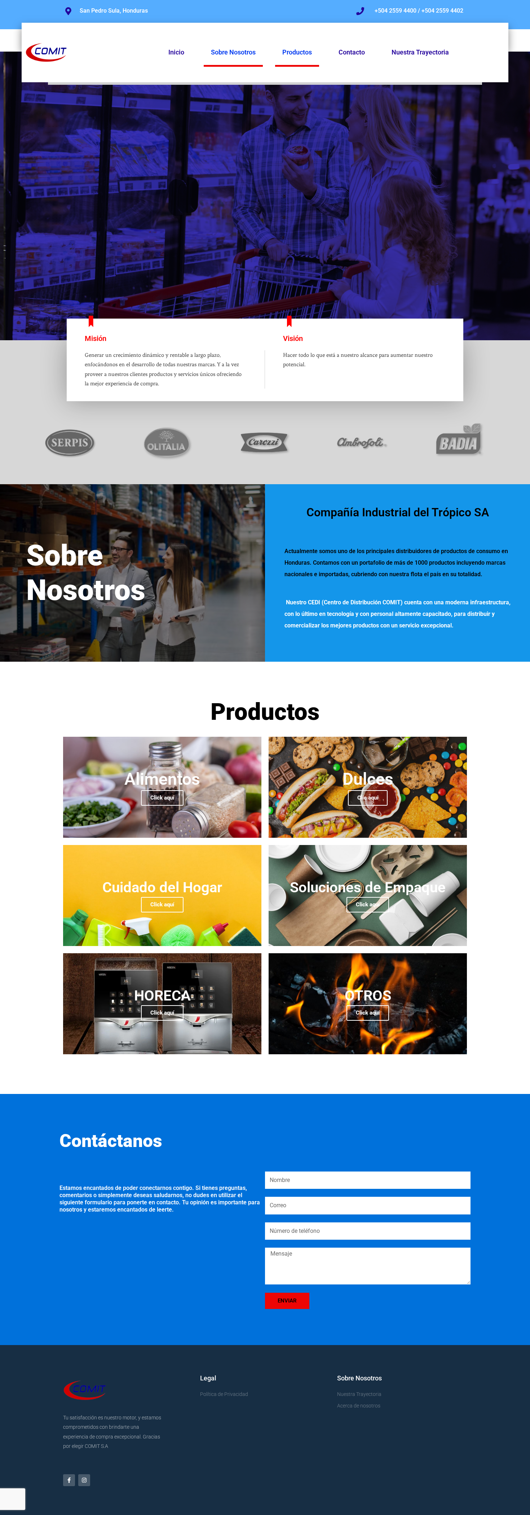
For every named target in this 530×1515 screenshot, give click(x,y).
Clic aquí (367, 797)
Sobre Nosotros (233, 52)
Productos (297, 52)
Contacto (352, 52)
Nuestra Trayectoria (420, 52)
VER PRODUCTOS (478, 233)
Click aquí (162, 797)
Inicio (176, 52)
